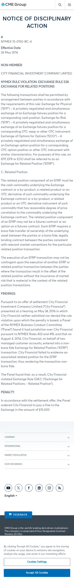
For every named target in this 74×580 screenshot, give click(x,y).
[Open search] (60, 5)
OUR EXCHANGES (13, 464)
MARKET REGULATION (15, 455)
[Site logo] (14, 5)
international (12, 446)
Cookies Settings (37, 562)
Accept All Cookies (37, 573)
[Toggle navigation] (69, 5)
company (10, 437)
